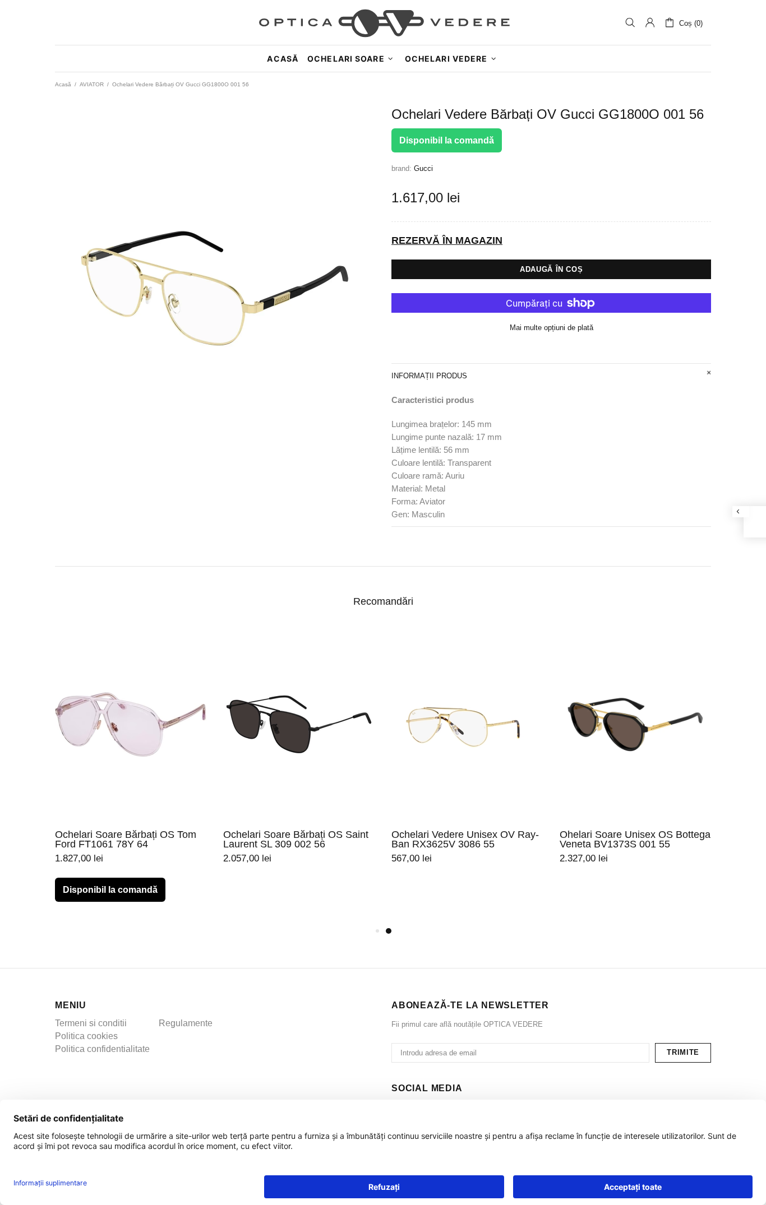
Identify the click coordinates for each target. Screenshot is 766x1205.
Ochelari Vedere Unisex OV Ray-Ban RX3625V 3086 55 (465, 839)
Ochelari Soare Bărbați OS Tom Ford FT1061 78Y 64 (125, 839)
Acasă (63, 84)
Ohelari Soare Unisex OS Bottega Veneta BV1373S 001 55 (635, 839)
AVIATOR (92, 84)
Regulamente (186, 1023)
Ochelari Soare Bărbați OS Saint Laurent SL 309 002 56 (295, 839)
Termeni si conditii (91, 1023)
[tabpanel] (467, 761)
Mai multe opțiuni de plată (551, 327)
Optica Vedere (383, 22)
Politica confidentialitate (102, 1049)
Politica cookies (86, 1036)
